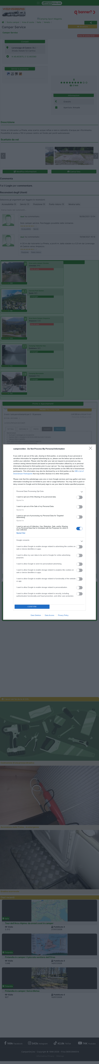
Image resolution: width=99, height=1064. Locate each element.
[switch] (79, 497)
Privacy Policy (63, 615)
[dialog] (49, 532)
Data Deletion (36, 615)
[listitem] (49, 491)
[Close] (91, 449)
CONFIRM (32, 607)
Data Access (49, 615)
